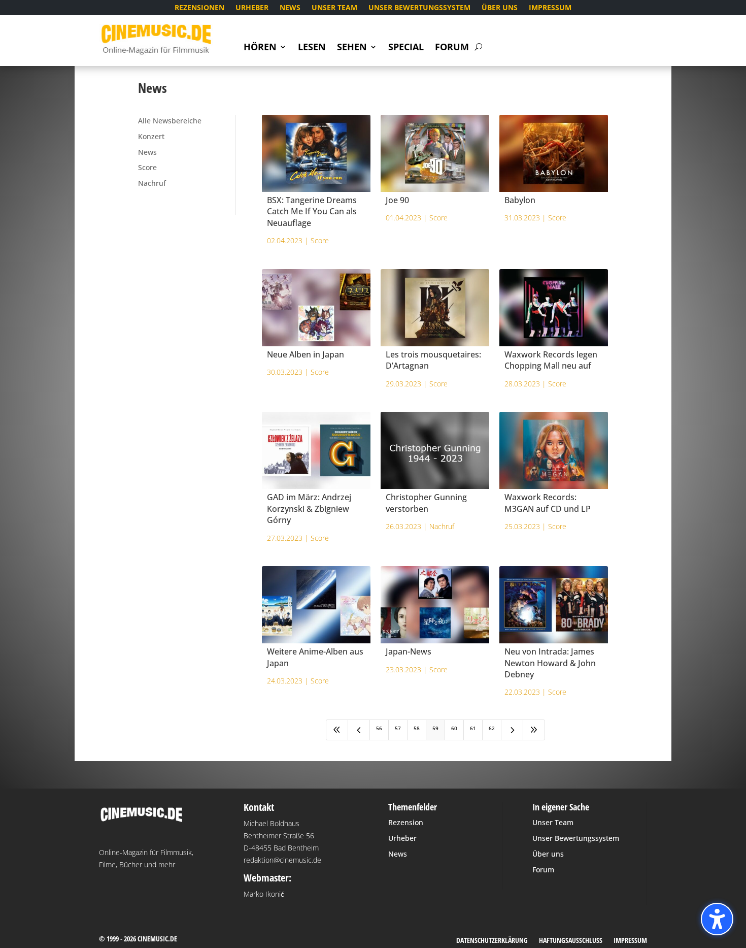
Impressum (550, 8)
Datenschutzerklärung (492, 941)
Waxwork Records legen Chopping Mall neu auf (550, 360)
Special (406, 48)
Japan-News (408, 651)
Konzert (151, 136)
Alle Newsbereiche (169, 120)
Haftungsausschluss (570, 941)
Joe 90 (397, 200)
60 (454, 728)
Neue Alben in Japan (305, 354)
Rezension (405, 822)
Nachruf (152, 183)
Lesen (312, 48)
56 (379, 728)
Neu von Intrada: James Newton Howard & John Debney (550, 663)
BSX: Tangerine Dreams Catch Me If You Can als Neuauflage (312, 211)
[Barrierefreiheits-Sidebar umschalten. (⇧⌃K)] (717, 919)
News (290, 8)
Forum (452, 48)
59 (435, 728)
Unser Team (334, 8)
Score (147, 167)
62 (492, 728)
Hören (260, 48)
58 (417, 728)
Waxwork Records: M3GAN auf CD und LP (547, 503)
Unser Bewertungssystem (419, 8)
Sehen (352, 48)
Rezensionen (199, 8)
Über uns (500, 8)
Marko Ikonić (264, 894)
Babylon (519, 200)
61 (473, 728)
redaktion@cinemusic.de (282, 860)
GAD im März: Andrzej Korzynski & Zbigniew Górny (309, 509)
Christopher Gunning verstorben (426, 503)
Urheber (251, 8)
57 (398, 728)
